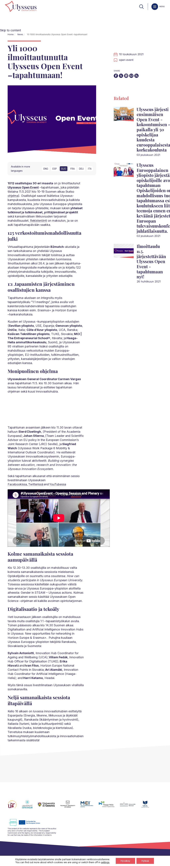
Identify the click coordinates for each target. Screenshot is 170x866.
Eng (45, 168)
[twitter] (121, 75)
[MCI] (90, 806)
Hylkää (145, 860)
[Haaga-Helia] (109, 806)
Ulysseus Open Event (23, 187)
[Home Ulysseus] (21, 6)
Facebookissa (17, 484)
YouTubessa (57, 484)
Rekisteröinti (38, 220)
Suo (63, 168)
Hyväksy (125, 860)
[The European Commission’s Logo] (27, 825)
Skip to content (10, 30)
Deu (81, 168)
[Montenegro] (148, 806)
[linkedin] (126, 75)
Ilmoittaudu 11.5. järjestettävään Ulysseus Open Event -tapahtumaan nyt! (151, 261)
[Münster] (130, 806)
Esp (54, 168)
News (20, 34)
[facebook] (116, 75)
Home (11, 34)
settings (105, 862)
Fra (72, 168)
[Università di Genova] (49, 806)
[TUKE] (70, 806)
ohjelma (13, 195)
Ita (89, 168)
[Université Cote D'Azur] (30, 806)
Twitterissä (36, 484)
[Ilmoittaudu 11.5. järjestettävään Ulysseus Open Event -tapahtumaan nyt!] (124, 252)
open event (126, 60)
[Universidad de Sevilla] (15, 806)
